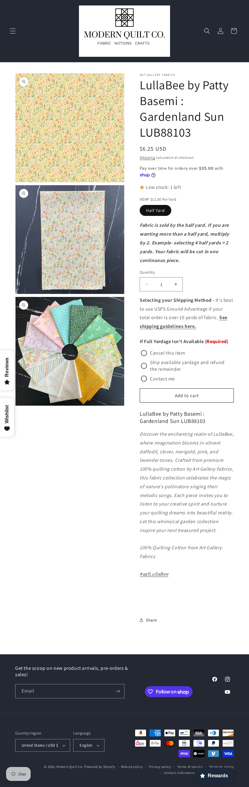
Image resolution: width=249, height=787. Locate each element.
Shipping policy (221, 767)
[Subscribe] (117, 691)
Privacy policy (160, 767)
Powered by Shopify (99, 767)
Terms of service (190, 767)
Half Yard (155, 210)
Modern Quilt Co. (69, 767)
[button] (12, 31)
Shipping (147, 157)
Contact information (180, 773)
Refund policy (132, 767)
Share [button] (151, 620)
